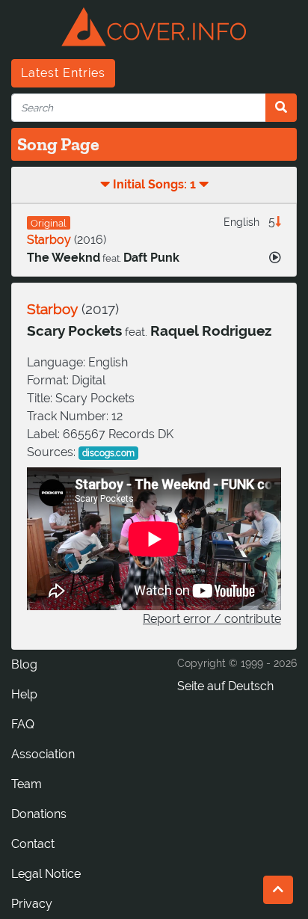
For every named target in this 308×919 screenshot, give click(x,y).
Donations (39, 814)
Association (43, 754)
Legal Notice (46, 874)
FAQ (22, 724)
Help (24, 694)
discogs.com (108, 453)
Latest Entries (63, 73)
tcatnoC (33, 844)
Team (26, 784)
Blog (24, 664)
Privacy (31, 904)
